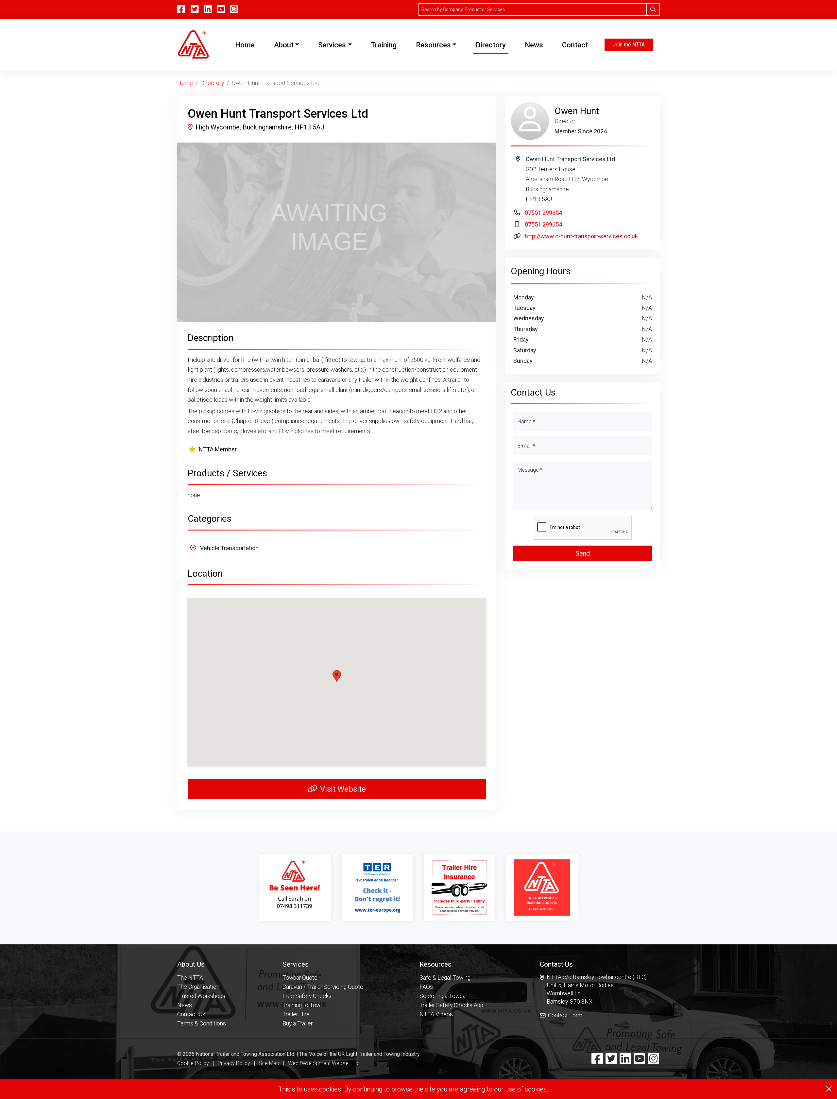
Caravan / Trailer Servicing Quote (322, 987)
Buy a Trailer (297, 1023)
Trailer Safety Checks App (451, 1005)
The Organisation (198, 987)
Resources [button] (433, 45)
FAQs (426, 987)
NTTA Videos (436, 1014)
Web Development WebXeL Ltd (324, 1063)
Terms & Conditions (201, 1023)
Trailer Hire (296, 1014)
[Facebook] (597, 1061)
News (534, 45)
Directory (491, 45)
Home (246, 45)
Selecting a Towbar (443, 996)
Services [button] (332, 45)
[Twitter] (611, 1061)
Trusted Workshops (201, 996)
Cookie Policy (193, 1063)
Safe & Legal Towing (444, 977)
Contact (575, 45)
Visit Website (343, 789)
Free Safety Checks (307, 996)
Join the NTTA (629, 45)
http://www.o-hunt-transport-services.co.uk (581, 236)
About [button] (284, 45)
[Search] (653, 9)
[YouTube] (221, 9)
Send (582, 553)
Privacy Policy (234, 1063)
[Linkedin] (625, 1061)
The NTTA (190, 977)
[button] (201, 964)
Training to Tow (301, 1005)
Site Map (269, 1063)
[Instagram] (234, 9)
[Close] (829, 1089)
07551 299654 (543, 212)
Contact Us (191, 1014)
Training (384, 45)
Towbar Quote (299, 977)
